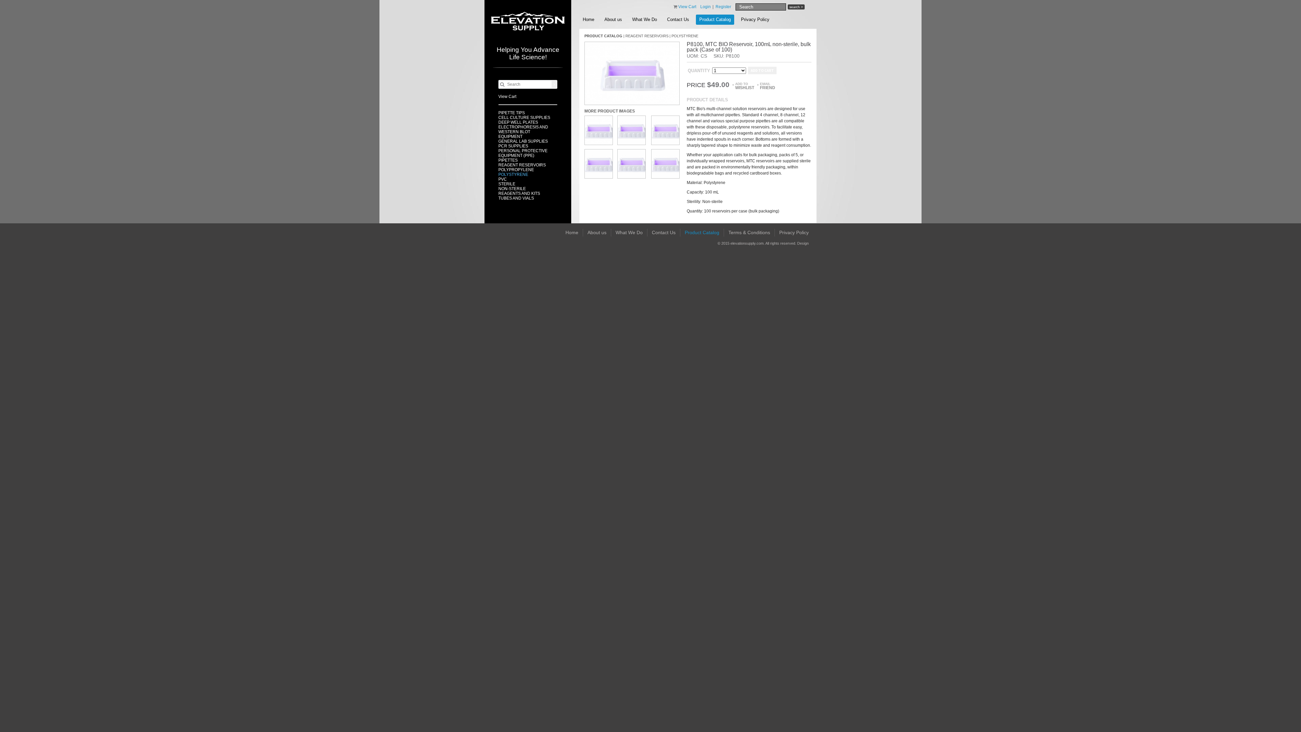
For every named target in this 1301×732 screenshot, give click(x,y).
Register (723, 6)
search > (796, 7)
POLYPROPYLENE (516, 169)
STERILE (506, 184)
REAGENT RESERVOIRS (522, 165)
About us (613, 19)
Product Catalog (715, 19)
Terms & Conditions (749, 232)
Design (803, 243)
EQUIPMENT (510, 136)
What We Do (644, 19)
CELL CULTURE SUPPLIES (524, 117)
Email (767, 86)
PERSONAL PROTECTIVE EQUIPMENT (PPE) (523, 153)
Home (588, 19)
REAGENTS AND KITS (519, 193)
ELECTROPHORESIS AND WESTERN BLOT (523, 129)
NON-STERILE (512, 188)
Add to (744, 86)
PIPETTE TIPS (511, 112)
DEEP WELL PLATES (518, 122)
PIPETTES (508, 160)
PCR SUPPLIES (513, 146)
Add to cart (762, 70)
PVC (502, 179)
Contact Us (678, 19)
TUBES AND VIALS (516, 198)
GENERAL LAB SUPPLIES (523, 141)
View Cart (507, 96)
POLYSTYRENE (513, 174)
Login (705, 6)
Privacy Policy (755, 19)
